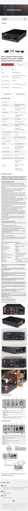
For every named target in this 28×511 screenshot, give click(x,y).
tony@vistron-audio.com (8, 497)
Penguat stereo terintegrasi (10, 473)
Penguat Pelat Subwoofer (7, 475)
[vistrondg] (14, 501)
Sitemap (11, 504)
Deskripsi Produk (20, 94)
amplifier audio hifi (21, 473)
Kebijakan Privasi (5, 504)
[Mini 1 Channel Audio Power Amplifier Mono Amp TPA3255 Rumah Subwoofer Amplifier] (14, 35)
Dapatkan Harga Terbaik (8, 64)
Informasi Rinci (7, 94)
